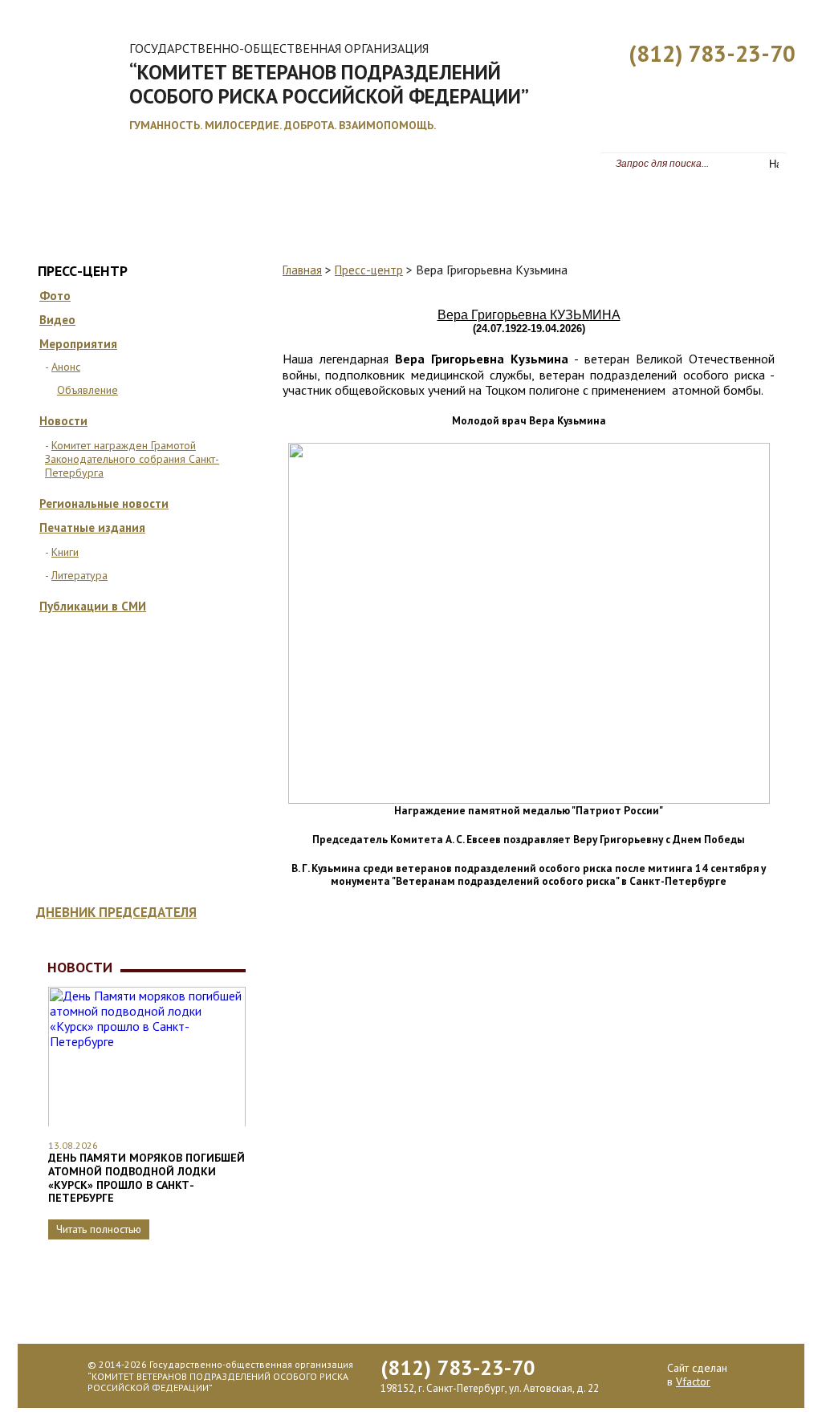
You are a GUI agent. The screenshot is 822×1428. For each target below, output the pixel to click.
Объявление (87, 390)
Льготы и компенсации (345, 205)
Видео (57, 319)
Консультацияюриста (176, 766)
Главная (50, 205)
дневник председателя (116, 912)
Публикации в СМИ (92, 606)
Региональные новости (104, 503)
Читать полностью (98, 1229)
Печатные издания (92, 527)
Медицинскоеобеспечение (178, 842)
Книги (65, 552)
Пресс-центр (604, 205)
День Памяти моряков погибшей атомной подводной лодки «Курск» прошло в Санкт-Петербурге (146, 1177)
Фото (55, 295)
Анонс (65, 366)
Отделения (189, 687)
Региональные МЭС (491, 205)
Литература (79, 575)
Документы (220, 205)
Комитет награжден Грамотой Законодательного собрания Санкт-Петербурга (132, 459)
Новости (63, 420)
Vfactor (693, 1381)
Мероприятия (78, 343)
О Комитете (129, 205)
